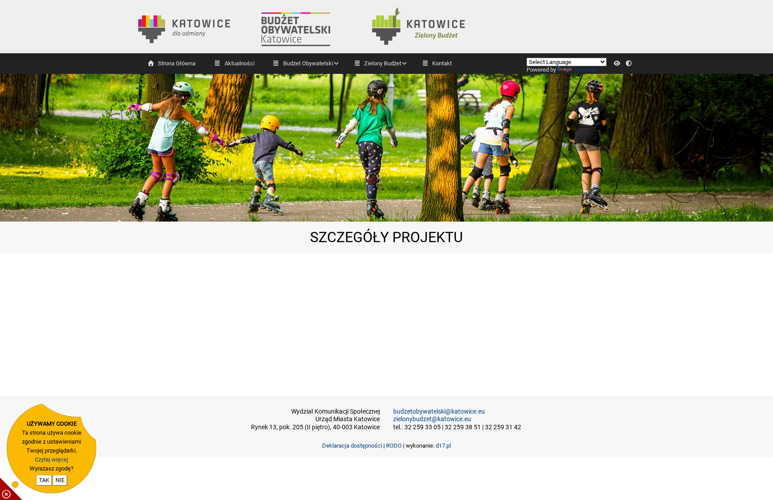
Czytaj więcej (51, 459)
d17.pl (443, 445)
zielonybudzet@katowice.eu (432, 419)
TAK (44, 480)
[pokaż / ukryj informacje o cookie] (11, 489)
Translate (586, 69)
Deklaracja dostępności (352, 445)
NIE (59, 480)
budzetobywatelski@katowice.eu (439, 411)
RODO (394, 445)
